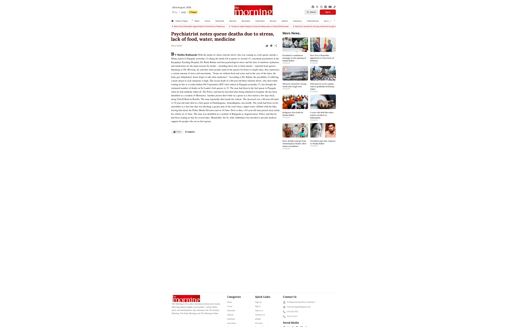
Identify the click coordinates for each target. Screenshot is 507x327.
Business (246, 21)
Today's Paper (181, 21)
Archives (258, 323)
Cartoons (297, 21)
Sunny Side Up (330, 21)
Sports (285, 21)
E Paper (193, 12)
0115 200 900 (292, 311)
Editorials (219, 21)
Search (313, 12)
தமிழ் (183, 12)
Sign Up (258, 302)
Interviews (260, 21)
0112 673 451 (292, 316)
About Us (259, 310)
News (197, 21)
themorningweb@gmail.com (299, 307)
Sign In (327, 12)
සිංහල (175, 12)
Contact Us (260, 314)
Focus (207, 21)
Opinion (232, 21)
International (313, 21)
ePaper (258, 319)
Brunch (273, 21)
